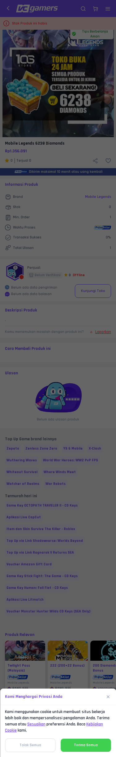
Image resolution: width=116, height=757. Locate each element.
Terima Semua (86, 745)
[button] (58, 378)
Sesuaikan (36, 724)
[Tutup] (108, 696)
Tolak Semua (30, 745)
